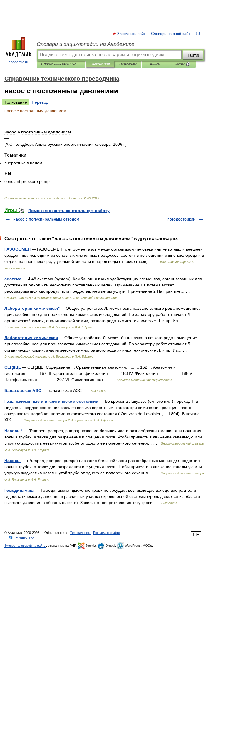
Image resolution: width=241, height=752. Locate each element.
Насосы (12, 460)
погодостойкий (181, 219)
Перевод (40, 102)
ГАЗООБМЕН (17, 249)
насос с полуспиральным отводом (46, 219)
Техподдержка (80, 532)
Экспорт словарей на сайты (25, 545)
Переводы (128, 64)
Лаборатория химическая (31, 337)
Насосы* (13, 430)
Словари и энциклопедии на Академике (85, 44)
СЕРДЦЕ (12, 367)
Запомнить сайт (131, 34)
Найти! (192, 55)
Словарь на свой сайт (170, 34)
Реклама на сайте (106, 532)
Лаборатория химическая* (31, 308)
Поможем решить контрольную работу (69, 210)
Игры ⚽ (182, 64)
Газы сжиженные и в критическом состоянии (51, 401)
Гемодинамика (19, 490)
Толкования (100, 64)
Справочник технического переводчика (61, 64)
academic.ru (18, 62)
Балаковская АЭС (22, 390)
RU (197, 34)
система (12, 278)
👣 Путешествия (21, 537)
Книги (155, 64)
